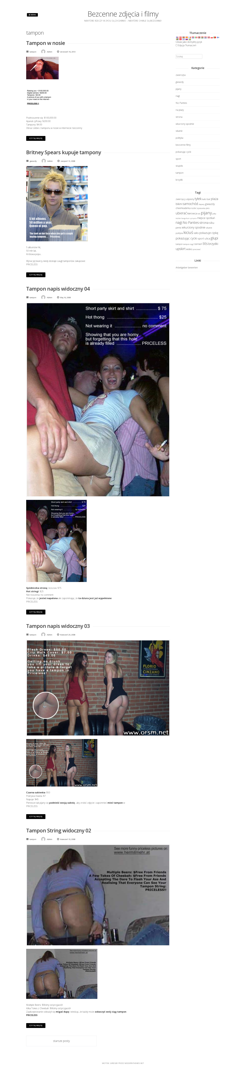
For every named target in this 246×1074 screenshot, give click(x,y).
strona (179, 116)
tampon (33, 51)
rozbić (193, 208)
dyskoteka (201, 208)
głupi (214, 238)
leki (198, 214)
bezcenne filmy (183, 144)
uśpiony (190, 199)
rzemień (198, 244)
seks (196, 233)
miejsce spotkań (206, 218)
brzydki (179, 179)
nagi (178, 95)
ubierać (181, 213)
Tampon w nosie (45, 42)
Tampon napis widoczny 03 (58, 625)
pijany (178, 89)
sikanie (179, 130)
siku (211, 223)
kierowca (192, 213)
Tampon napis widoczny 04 (58, 288)
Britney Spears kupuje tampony (63, 152)
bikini (179, 204)
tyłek (198, 198)
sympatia (193, 218)
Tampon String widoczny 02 (58, 830)
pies (208, 208)
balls (204, 199)
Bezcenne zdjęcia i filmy (123, 14)
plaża (214, 199)
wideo (189, 249)
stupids (179, 165)
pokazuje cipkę (208, 233)
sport (178, 158)
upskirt (180, 248)
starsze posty (61, 1041)
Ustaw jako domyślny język (189, 41)
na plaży (180, 109)
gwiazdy (33, 161)
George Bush (185, 218)
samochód (190, 203)
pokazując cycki (183, 151)
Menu (33, 15)
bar (208, 199)
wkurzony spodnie (185, 123)
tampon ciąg (188, 244)
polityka (179, 137)
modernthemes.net (134, 1063)
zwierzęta (180, 75)
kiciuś (188, 232)
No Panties (181, 102)
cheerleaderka (183, 208)
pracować (197, 249)
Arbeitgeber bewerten (187, 267)
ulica (207, 238)
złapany (202, 204)
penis (178, 227)
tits (205, 243)
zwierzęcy (180, 199)
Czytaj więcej (35, 138)
